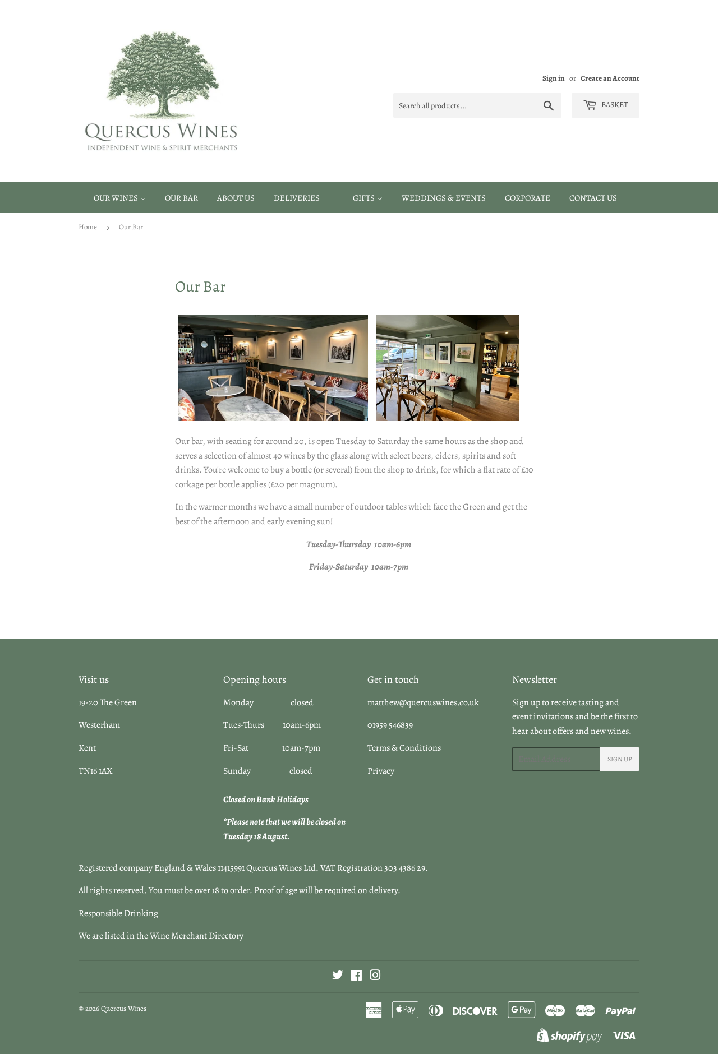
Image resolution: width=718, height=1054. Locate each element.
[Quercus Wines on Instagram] (375, 976)
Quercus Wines (123, 1008)
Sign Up (619, 759)
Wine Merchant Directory (196, 936)
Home (88, 227)
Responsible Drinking (118, 913)
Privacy (380, 771)
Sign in (553, 78)
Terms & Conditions (404, 748)
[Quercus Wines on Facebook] (356, 976)
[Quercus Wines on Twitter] (337, 976)
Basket (614, 104)
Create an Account (610, 78)
